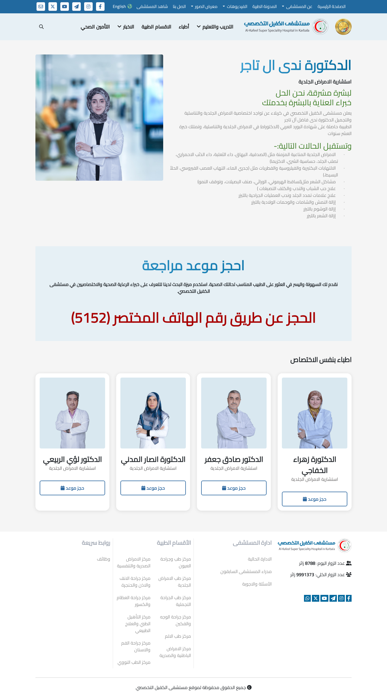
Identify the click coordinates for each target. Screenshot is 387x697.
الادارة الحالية (260, 559)
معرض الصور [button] (206, 6)
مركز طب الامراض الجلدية (174, 581)
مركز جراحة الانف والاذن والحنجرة (135, 581)
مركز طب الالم (178, 636)
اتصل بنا (179, 6)
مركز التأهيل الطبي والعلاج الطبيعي (137, 623)
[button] (215, 27)
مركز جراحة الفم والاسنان (135, 646)
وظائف (103, 559)
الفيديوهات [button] (236, 6)
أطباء (184, 26)
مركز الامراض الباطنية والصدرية (175, 652)
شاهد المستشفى (152, 6)
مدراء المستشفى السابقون (246, 571)
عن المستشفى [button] (298, 6)
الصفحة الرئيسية (332, 6)
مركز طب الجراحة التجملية (175, 600)
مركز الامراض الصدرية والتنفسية (133, 562)
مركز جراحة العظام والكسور (133, 600)
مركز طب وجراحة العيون (175, 562)
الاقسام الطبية (156, 26)
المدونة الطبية (264, 6)
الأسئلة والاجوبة (257, 584)
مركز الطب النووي (134, 662)
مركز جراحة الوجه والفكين (175, 620)
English (119, 6)
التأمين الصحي (95, 26)
